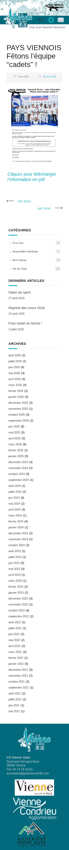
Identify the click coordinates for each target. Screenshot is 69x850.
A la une (18, 242)
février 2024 (15, 521)
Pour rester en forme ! (25, 323)
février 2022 (15, 657)
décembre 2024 (18, 462)
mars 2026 (15, 385)
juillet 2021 (14, 699)
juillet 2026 (14, 361)
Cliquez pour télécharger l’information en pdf (31, 177)
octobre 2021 (16, 681)
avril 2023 (14, 574)
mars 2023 (15, 580)
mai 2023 (14, 568)
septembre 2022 (18, 616)
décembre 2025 (18, 402)
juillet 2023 (14, 557)
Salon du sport (19, 292)
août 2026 (14, 355)
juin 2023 (14, 562)
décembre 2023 (18, 533)
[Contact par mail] (60, 20)
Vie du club (49, 76)
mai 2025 (14, 432)
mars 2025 (15, 444)
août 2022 (14, 622)
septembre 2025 (18, 420)
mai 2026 (14, 373)
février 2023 (15, 586)
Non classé (19, 260)
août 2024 (14, 485)
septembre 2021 (18, 687)
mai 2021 (14, 711)
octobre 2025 (16, 414)
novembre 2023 (18, 539)
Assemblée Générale (25, 251)
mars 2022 (15, 651)
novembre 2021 (18, 675)
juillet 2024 (14, 491)
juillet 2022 (14, 628)
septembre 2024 (18, 479)
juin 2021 (14, 705)
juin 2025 (14, 426)
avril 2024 (14, 509)
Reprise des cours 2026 (26, 308)
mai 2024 (14, 503)
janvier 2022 (16, 663)
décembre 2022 (18, 598)
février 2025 (15, 450)
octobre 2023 (16, 545)
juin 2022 (14, 634)
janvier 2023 (16, 592)
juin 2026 (14, 367)
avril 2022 (14, 646)
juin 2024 (14, 497)
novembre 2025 (18, 408)
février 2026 (15, 390)
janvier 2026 (16, 396)
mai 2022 (14, 640)
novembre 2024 (18, 468)
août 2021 (14, 693)
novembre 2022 (18, 604)
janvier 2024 (16, 527)
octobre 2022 (16, 610)
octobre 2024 (16, 474)
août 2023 (14, 551)
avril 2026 (14, 379)
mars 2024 (15, 515)
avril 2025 (14, 438)
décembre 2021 (18, 669)
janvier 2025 (16, 456)
